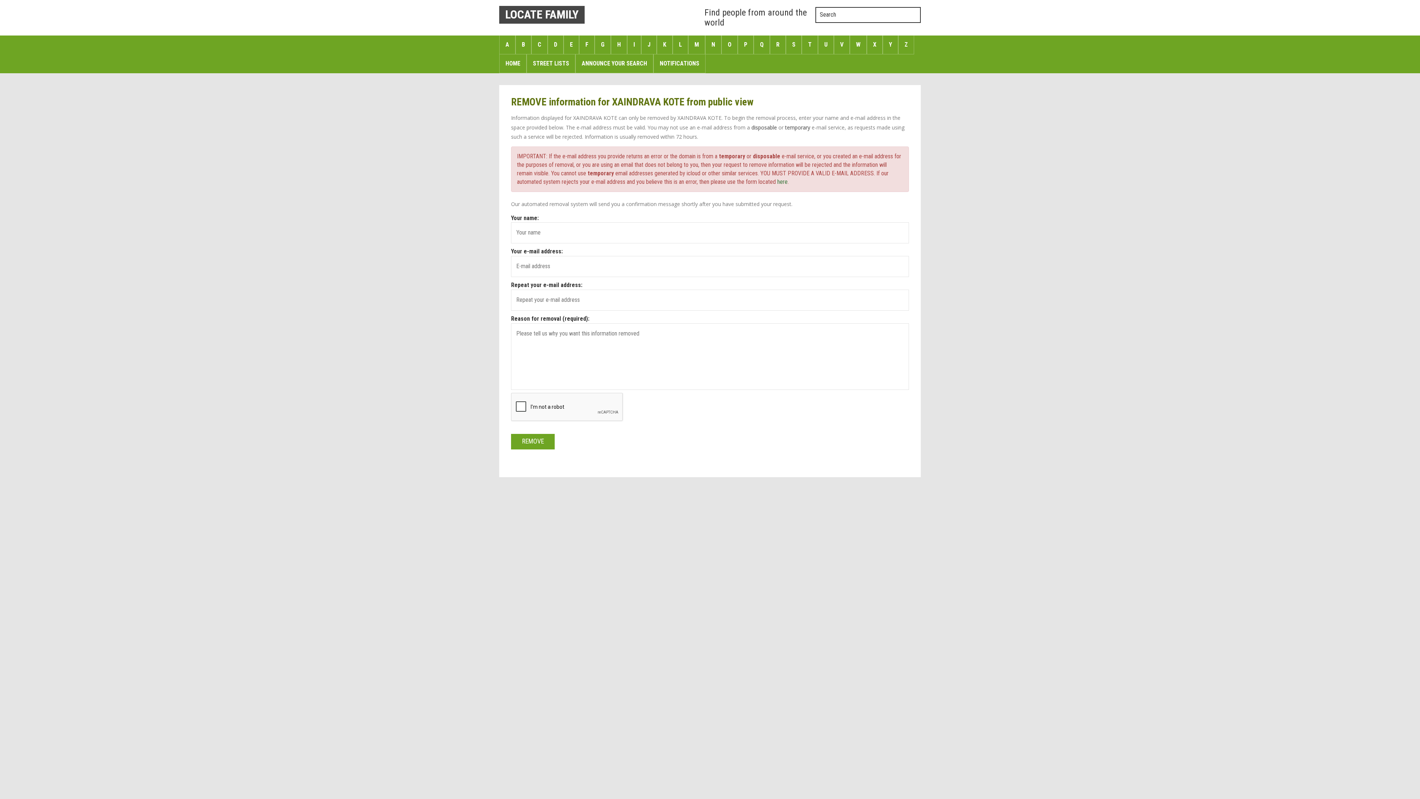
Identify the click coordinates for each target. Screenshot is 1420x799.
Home (513, 63)
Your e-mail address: (537, 251)
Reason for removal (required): (550, 318)
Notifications (679, 63)
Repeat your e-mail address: (546, 285)
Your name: (525, 218)
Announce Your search (614, 63)
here (782, 181)
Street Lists (551, 63)
